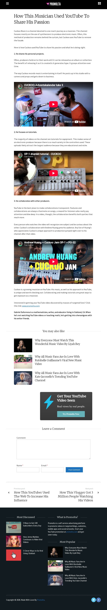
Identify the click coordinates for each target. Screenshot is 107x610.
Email (44, 465)
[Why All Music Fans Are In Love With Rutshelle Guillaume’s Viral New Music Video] (55, 566)
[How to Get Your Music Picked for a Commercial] (48, 402)
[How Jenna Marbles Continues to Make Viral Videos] (13, 541)
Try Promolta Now (71, 414)
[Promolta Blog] (53, 4)
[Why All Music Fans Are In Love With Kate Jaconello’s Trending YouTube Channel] (55, 579)
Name (20, 465)
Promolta (40, 600)
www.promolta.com (31, 306)
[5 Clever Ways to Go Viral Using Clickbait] (13, 555)
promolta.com (71, 532)
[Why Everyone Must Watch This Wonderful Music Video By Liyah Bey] (55, 552)
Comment (21, 437)
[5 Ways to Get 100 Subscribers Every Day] (13, 527)
